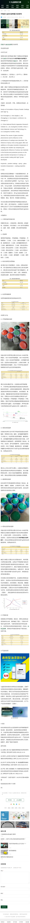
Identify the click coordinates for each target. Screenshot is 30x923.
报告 (7, 5)
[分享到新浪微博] (11, 804)
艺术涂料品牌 (6, 914)
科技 (22, 5)
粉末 (7, 44)
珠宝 (22, 7)
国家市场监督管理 (23, 914)
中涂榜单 (4, 17)
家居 (17, 5)
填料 (13, 807)
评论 (2, 870)
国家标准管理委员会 (14, 914)
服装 (17, 7)
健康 (2, 7)
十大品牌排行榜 (15, 2)
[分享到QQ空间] (19, 804)
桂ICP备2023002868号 (20, 916)
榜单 (27, 7)
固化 (15, 61)
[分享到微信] (14, 804)
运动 (27, 5)
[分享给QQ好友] (17, 804)
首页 (2, 5)
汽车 (12, 5)
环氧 (2, 44)
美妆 (12, 7)
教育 (7, 7)
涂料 (10, 44)
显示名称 (3, 886)
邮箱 (2, 893)
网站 (2, 900)
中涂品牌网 (12, 916)
